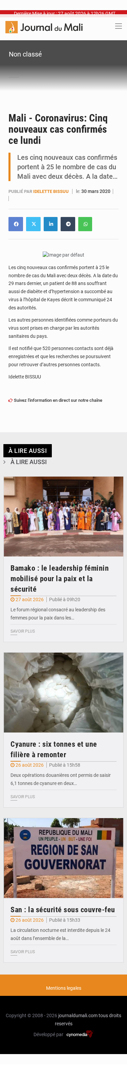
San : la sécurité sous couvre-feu (62, 909)
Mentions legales (63, 988)
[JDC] (44, 26)
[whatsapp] (85, 224)
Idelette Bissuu (51, 191)
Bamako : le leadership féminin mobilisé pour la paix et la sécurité (59, 578)
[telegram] (68, 224)
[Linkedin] (15, 224)
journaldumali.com (78, 1015)
